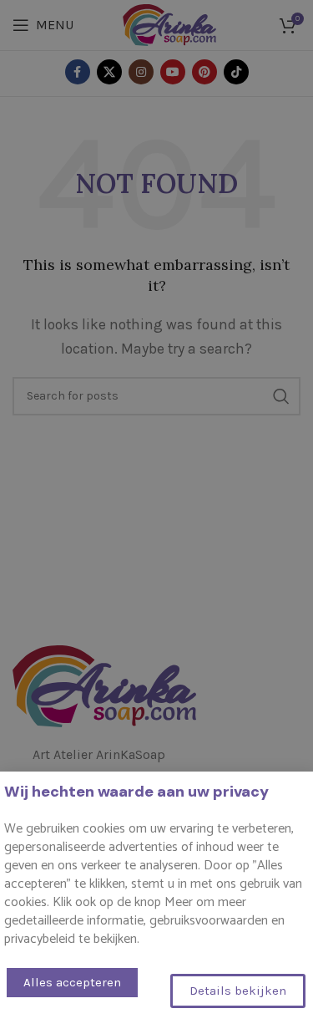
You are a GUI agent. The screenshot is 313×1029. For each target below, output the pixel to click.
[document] (156, 514)
